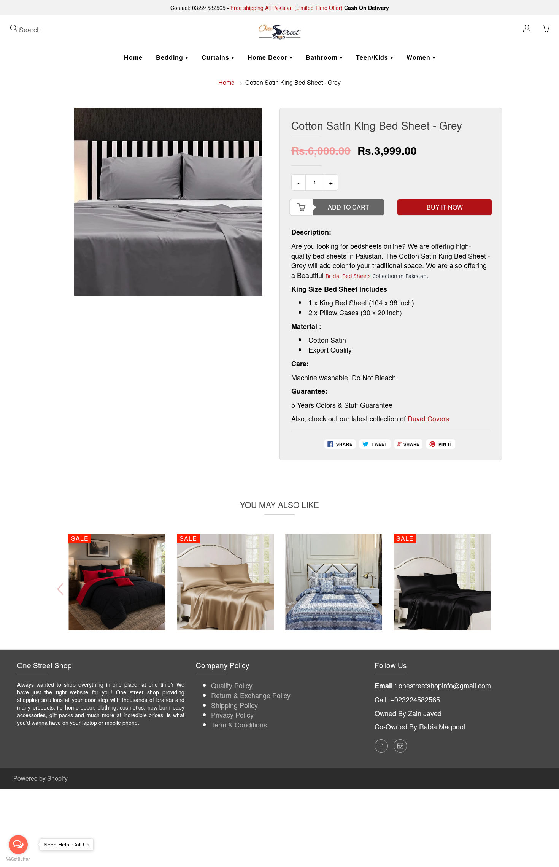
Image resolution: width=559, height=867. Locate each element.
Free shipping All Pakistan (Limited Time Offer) (286, 7)
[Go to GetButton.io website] (18, 859)
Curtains (216, 57)
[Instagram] (400, 746)
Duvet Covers (428, 418)
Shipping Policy (234, 705)
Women (419, 57)
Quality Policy (232, 685)
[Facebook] (381, 746)
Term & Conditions (239, 724)
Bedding (170, 57)
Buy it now (445, 207)
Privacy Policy (232, 714)
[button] (497, 589)
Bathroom (323, 57)
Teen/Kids (373, 57)
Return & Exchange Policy (251, 695)
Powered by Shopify (40, 778)
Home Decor (268, 57)
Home (133, 57)
